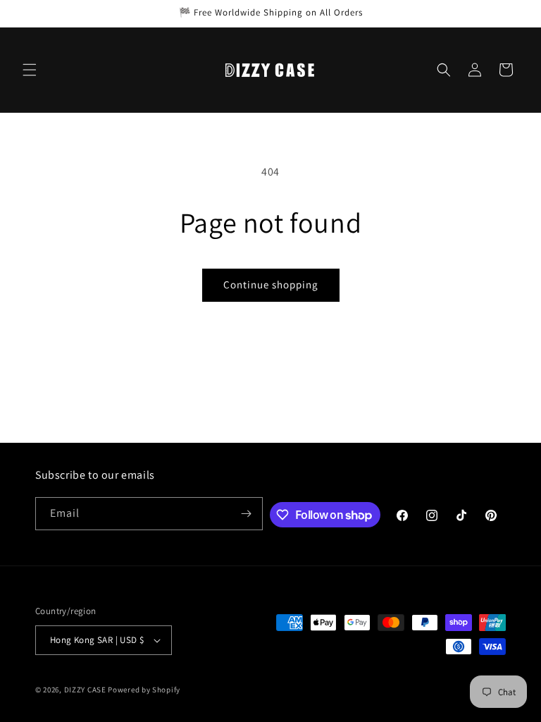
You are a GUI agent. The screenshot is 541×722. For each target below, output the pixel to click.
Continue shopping (270, 284)
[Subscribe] (246, 513)
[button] (29, 69)
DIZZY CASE (85, 690)
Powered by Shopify (144, 690)
